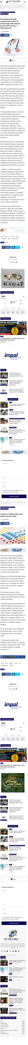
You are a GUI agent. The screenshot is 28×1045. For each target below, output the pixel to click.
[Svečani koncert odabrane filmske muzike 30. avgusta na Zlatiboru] (4, 1011)
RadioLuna (6, 31)
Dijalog (2, 377)
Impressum (13, 1042)
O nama (4, 1042)
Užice (2, 336)
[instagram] (11, 261)
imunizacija (3, 238)
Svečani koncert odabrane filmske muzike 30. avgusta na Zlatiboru (17, 1010)
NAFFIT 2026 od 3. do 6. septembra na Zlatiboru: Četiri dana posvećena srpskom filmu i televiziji (17, 431)
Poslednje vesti (5, 318)
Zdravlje (14, 5)
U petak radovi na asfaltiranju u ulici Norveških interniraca (12, 339)
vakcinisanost (15, 238)
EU (9, 236)
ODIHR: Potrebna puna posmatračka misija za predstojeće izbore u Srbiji (16, 374)
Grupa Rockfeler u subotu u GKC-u (16, 977)
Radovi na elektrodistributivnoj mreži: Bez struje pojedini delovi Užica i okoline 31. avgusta (17, 441)
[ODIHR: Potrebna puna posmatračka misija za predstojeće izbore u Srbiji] (4, 375)
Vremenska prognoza (7, 292)
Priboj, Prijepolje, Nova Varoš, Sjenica (17, 418)
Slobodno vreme (8, 5)
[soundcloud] (14, 261)
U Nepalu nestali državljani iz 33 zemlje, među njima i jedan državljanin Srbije (16, 413)
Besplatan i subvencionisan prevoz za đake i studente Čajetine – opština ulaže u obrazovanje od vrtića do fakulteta (16, 1000)
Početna (1, 5)
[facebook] (9, 261)
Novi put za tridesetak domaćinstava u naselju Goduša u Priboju (15, 422)
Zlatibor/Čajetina (13, 1013)
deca (6, 236)
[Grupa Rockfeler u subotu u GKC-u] (4, 979)
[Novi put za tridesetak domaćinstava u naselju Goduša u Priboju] (4, 421)
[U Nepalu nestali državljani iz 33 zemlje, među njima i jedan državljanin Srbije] (4, 412)
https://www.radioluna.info (13, 259)
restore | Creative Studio (12, 955)
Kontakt (8, 1042)
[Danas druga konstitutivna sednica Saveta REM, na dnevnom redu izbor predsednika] (4, 383)
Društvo (11, 409)
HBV (13, 236)
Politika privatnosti (20, 1042)
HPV (17, 236)
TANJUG (6, 242)
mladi (9, 238)
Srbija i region (3, 384)
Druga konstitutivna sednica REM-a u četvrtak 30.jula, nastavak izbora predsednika (16, 390)
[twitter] (16, 261)
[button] (24, 2)
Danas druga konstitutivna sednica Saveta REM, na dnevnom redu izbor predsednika (16, 383)
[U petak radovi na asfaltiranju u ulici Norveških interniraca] (4, 405)
